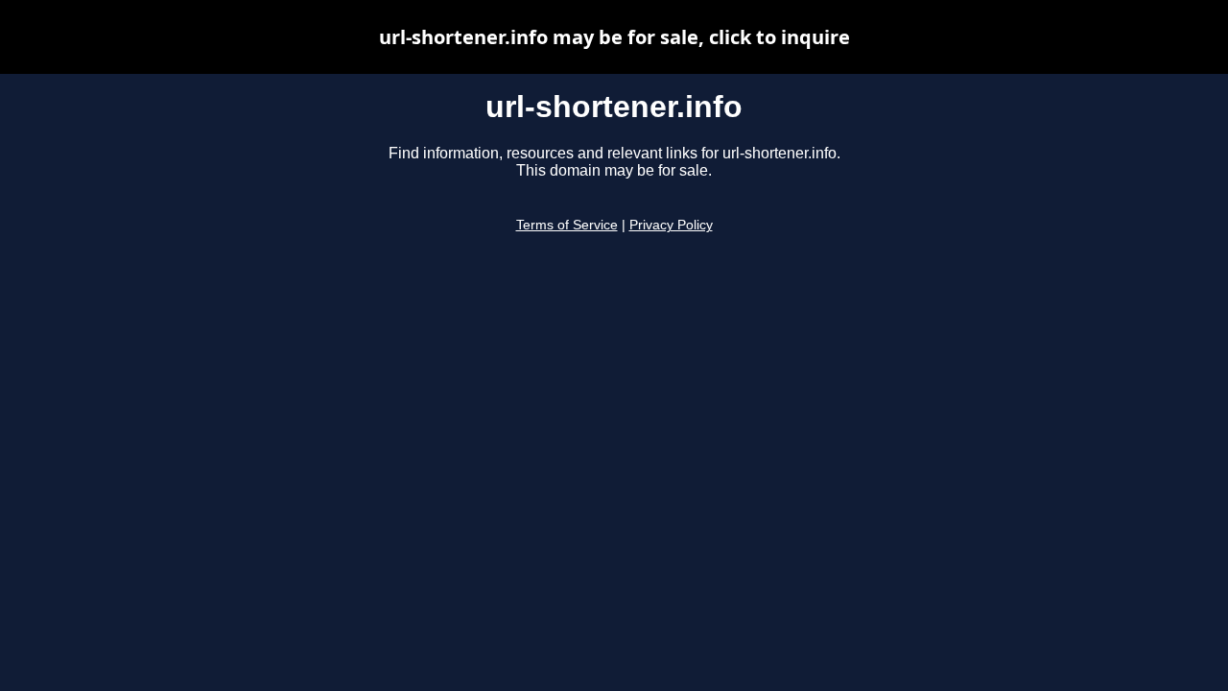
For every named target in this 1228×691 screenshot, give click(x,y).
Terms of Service (567, 225)
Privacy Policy (671, 225)
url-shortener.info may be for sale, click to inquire (614, 37)
